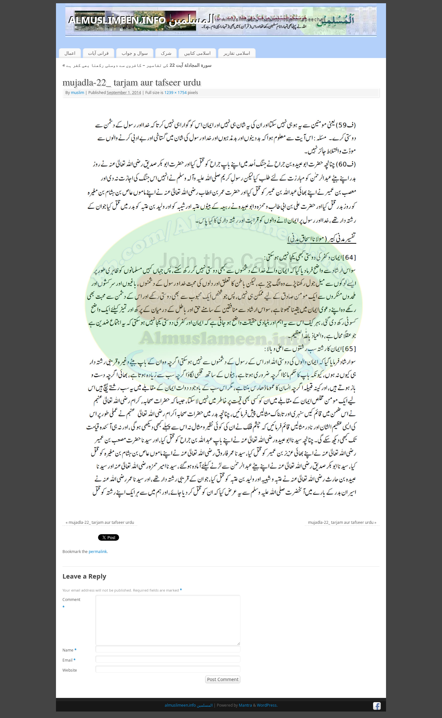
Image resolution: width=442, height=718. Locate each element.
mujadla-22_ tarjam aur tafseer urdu (101, 522)
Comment (71, 603)
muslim (77, 92)
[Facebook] (377, 706)
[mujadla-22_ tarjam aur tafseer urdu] (220, 306)
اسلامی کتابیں (197, 53)
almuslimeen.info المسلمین (142, 19)
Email (69, 660)
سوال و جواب (135, 53)
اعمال (69, 53)
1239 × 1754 (175, 92)
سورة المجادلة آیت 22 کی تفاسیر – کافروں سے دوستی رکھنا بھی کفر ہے (137, 65)
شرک (166, 53)
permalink (98, 551)
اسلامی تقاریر (237, 53)
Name (69, 650)
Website (69, 670)
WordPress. (267, 705)
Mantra (245, 705)
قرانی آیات (98, 53)
